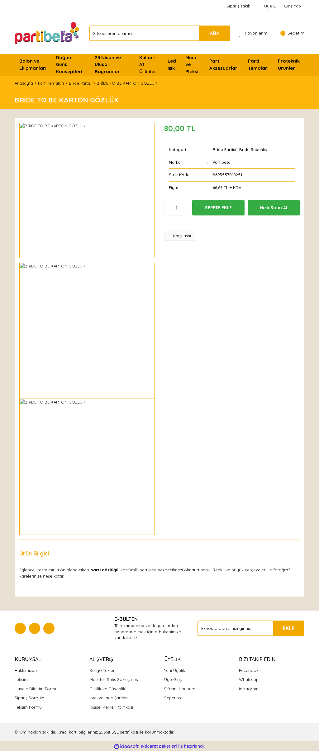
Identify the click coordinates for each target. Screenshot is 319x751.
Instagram (249, 688)
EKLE (288, 628)
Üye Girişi (173, 679)
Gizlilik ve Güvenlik (107, 688)
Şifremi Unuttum (179, 688)
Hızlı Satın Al (273, 207)
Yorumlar (70, 553)
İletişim (21, 679)
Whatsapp (249, 679)
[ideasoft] (126, 746)
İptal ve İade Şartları (108, 697)
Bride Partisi (224, 149)
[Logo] (47, 32)
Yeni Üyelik (174, 670)
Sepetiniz (173, 697)
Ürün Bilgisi (34, 553)
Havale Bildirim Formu (36, 688)
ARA (214, 33)
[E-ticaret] (158, 746)
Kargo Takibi (101, 670)
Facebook (249, 670)
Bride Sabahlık (253, 149)
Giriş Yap (292, 5)
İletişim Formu (28, 707)
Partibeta (222, 162)
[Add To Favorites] (183, 223)
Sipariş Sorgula (29, 697)
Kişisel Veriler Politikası (111, 707)
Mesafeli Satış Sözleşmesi (114, 679)
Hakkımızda (26, 670)
